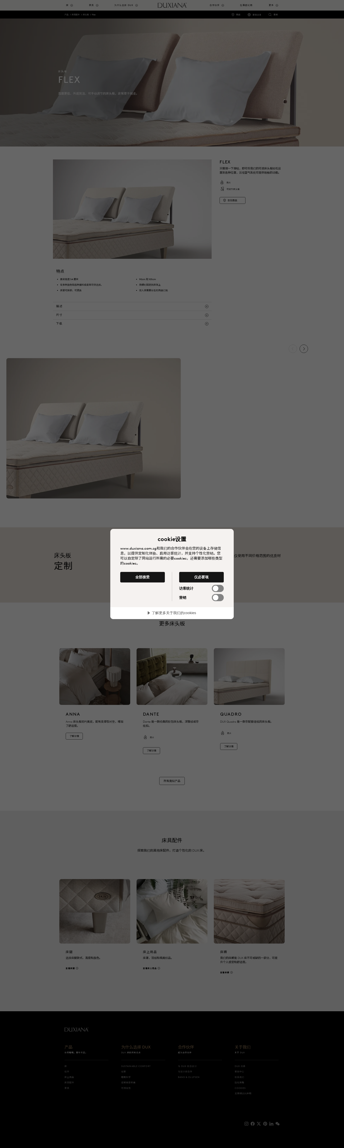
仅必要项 (201, 577)
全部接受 (142, 577)
